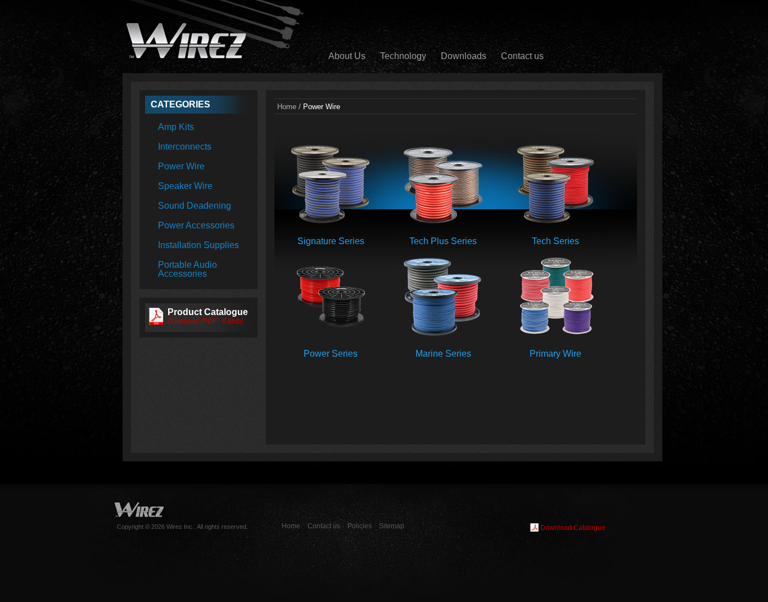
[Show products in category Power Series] (330, 334)
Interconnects (184, 146)
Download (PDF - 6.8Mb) (205, 321)
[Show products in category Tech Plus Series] (443, 221)
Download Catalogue (573, 528)
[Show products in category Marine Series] (443, 334)
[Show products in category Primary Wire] (555, 334)
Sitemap (391, 526)
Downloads (463, 56)
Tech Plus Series (443, 241)
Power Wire (181, 166)
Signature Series (330, 241)
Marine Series (443, 353)
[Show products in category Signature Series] (330, 221)
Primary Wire (555, 353)
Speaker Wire (185, 186)
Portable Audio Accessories (187, 269)
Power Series (331, 353)
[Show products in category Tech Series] (555, 221)
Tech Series (555, 241)
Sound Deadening (194, 205)
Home (286, 107)
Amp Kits (176, 127)
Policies (359, 526)
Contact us (522, 56)
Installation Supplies (198, 245)
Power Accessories (196, 225)
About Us (346, 56)
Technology (403, 56)
